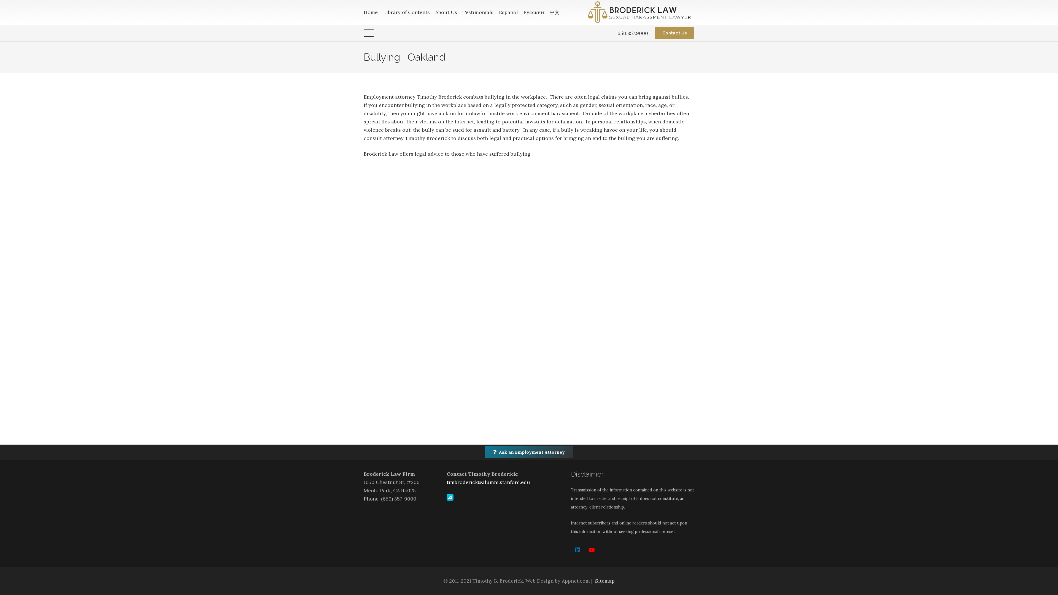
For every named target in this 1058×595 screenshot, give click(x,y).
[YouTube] (591, 550)
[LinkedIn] (578, 550)
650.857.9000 (632, 33)
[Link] (641, 12)
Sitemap (605, 581)
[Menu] (369, 33)
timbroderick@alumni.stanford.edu (488, 482)
